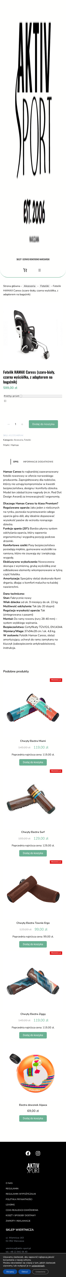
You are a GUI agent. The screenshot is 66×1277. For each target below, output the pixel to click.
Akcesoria (29, 286)
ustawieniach (38, 1265)
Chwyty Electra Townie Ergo (33, 923)
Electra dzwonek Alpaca (33, 1105)
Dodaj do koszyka (43, 424)
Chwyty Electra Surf (33, 832)
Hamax (15, 445)
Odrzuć (25, 1271)
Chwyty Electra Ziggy (33, 1014)
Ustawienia (40, 1271)
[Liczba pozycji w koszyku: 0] (25, 270)
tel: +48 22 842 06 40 (16, 1251)
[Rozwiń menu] (39, 270)
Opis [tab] (15, 461)
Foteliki (44, 286)
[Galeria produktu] (33, 333)
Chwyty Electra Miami (33, 741)
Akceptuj (10, 1271)
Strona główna (11, 286)
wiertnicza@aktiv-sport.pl (18, 1248)
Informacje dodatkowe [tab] (38, 461)
